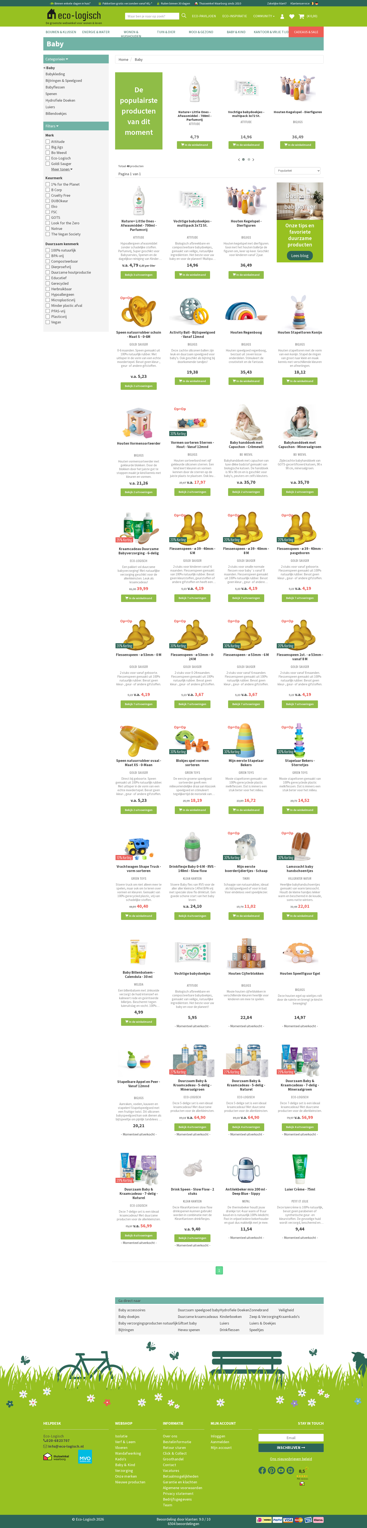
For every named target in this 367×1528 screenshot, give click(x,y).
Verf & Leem (125, 1442)
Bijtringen (126, 1329)
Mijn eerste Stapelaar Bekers (246, 762)
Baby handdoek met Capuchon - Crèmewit (246, 444)
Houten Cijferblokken (246, 973)
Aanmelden (220, 1442)
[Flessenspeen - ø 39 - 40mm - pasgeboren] (300, 529)
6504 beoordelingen (183, 1523)
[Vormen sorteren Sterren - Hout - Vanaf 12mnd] (192, 422)
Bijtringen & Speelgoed (63, 80)
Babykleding (55, 73)
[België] (313, 3)
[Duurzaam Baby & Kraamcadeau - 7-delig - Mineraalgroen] (300, 1061)
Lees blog (300, 255)
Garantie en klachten (180, 1482)
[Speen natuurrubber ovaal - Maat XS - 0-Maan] (139, 741)
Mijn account (221, 1447)
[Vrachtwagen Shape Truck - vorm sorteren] (139, 847)
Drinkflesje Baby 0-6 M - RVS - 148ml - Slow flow (192, 868)
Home (123, 59)
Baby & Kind (236, 32)
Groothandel (173, 1459)
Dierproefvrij (61, 267)
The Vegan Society (65, 234)
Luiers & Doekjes (262, 1323)
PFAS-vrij (58, 311)
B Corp (56, 190)
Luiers (50, 106)
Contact (169, 1465)
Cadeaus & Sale (306, 32)
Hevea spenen (189, 1329)
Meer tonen (60, 169)
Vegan (56, 322)
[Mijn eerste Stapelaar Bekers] (246, 741)
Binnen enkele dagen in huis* (72, 3)
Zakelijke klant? (277, 3)
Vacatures (171, 1470)
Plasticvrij (59, 316)
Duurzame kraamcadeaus (198, 1316)
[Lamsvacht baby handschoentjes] (300, 847)
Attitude (58, 141)
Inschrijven (289, 1447)
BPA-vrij (57, 255)
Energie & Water (96, 32)
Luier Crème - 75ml (300, 1189)
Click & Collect (175, 1453)
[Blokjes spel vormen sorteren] (192, 741)
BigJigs (57, 147)
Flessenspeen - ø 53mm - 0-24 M (192, 656)
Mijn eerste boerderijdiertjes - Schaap (246, 868)
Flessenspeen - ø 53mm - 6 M (246, 654)
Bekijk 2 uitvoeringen (138, 386)
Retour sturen (174, 1447)
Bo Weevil (59, 152)
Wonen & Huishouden (131, 34)
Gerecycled (60, 283)
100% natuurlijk (63, 250)
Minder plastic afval (66, 305)
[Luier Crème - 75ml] (300, 1169)
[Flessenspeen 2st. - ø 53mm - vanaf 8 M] (300, 635)
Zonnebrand (258, 1309)
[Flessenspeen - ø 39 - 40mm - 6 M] (192, 529)
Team (167, 1505)
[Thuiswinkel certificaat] (56, 1457)
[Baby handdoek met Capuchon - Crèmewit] (246, 422)
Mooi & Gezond (201, 32)
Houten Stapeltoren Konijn (300, 332)
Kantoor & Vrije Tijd (271, 32)
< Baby (49, 67)
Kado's (120, 1459)
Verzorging (124, 1470)
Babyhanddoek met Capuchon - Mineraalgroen (299, 444)
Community (262, 16)
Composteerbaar (64, 261)
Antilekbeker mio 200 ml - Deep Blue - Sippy (246, 1191)
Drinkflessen (229, 1329)
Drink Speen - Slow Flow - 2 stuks (192, 1191)
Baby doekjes (129, 1316)
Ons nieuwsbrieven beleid (291, 1459)
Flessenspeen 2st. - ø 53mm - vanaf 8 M (300, 656)
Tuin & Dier (166, 32)
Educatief (59, 278)
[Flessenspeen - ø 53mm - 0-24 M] (192, 635)
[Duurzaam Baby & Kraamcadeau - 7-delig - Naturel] (139, 1169)
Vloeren (121, 1447)
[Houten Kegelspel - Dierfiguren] (297, 89)
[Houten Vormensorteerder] (139, 422)
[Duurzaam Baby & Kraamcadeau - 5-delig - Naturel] (246, 1061)
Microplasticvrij (63, 300)
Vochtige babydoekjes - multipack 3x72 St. (246, 114)
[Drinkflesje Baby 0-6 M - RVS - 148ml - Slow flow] (192, 847)
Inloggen (218, 1436)
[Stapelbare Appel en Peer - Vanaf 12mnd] (139, 1061)
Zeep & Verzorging (264, 1316)
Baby (139, 59)
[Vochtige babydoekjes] (192, 952)
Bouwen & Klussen (61, 32)
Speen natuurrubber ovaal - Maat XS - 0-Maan (138, 762)
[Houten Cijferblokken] (246, 953)
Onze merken (126, 1476)
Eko (54, 206)
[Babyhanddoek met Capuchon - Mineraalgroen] (300, 422)
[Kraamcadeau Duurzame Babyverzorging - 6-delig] (139, 529)
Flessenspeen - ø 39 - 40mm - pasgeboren (300, 550)
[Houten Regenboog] (246, 311)
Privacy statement (178, 1493)
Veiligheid (286, 1309)
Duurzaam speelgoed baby (199, 1309)
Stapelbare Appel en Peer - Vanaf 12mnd (138, 1083)
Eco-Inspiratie (234, 16)
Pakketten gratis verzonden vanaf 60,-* (127, 3)
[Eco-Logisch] (72, 14)
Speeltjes (256, 1329)
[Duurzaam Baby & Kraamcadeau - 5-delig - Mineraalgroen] (192, 1061)
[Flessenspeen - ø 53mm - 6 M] (246, 635)
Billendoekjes (56, 113)
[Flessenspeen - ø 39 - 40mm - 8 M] (246, 529)
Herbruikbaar (61, 289)
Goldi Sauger (61, 163)
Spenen (51, 93)
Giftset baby (187, 1323)
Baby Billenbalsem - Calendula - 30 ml (139, 974)
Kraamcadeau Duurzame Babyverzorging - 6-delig (139, 550)
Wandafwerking (128, 1453)
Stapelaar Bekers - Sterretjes (300, 762)
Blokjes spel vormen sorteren (192, 762)
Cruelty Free (60, 195)
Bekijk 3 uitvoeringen (138, 275)
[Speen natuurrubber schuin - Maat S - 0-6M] (139, 311)
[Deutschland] (316, 3)
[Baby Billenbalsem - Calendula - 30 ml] (139, 952)
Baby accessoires (131, 1309)
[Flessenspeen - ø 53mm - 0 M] (139, 635)
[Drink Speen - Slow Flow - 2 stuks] (192, 1169)
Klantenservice (300, 3)
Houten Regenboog (246, 332)
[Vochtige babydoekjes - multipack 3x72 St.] (246, 89)
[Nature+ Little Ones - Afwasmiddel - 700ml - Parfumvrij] (194, 89)
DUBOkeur (59, 201)
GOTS (55, 217)
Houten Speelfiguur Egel (300, 973)
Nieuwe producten (130, 1482)
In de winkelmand (196, 145)
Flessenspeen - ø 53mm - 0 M (138, 654)
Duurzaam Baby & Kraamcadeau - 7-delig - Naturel (139, 1193)
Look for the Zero (65, 223)
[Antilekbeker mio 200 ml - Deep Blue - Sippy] (246, 1169)
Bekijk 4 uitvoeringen (192, 916)
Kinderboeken (231, 1316)
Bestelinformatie (177, 1442)
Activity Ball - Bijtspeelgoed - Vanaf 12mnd (192, 334)
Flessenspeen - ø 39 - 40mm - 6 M (192, 550)
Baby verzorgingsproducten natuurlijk (148, 1323)
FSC (54, 212)
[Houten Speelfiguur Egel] (300, 953)
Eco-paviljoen (204, 16)
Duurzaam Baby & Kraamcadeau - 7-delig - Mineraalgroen (300, 1085)
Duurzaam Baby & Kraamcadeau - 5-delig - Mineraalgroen (192, 1085)
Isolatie (121, 1436)
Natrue (56, 228)
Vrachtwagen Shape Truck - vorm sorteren (139, 868)
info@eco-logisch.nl (65, 1446)
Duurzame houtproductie (71, 272)
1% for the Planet (65, 184)
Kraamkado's (289, 1316)
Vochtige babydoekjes (192, 973)
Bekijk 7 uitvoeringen (192, 598)
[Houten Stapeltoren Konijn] (300, 311)
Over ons (170, 1436)
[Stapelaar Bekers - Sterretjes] (300, 741)
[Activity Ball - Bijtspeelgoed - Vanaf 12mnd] (192, 311)
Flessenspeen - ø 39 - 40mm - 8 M (246, 550)
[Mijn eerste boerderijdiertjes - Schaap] (246, 847)
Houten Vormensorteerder (139, 443)
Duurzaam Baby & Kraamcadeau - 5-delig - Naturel (246, 1085)
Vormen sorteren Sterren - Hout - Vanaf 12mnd (192, 444)
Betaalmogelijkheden (181, 1476)
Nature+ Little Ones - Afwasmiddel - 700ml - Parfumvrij (195, 116)
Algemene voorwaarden (182, 1487)
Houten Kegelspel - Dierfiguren (298, 112)
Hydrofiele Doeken (60, 100)
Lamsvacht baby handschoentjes (300, 868)
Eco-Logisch (61, 158)
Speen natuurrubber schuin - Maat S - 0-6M (138, 334)
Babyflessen (55, 87)
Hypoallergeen (62, 294)
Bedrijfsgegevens (177, 1499)
